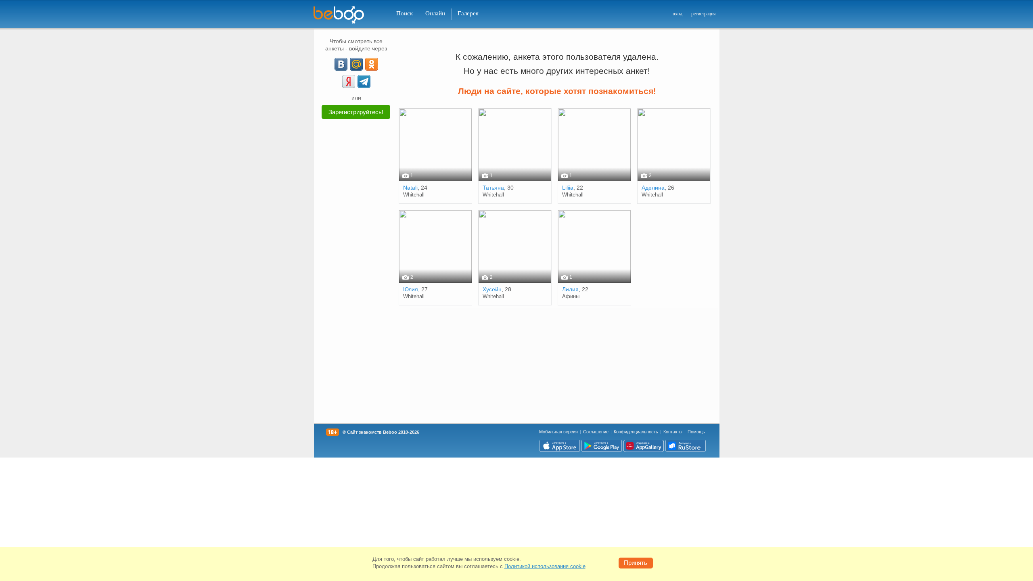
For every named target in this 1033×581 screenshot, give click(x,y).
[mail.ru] (356, 64)
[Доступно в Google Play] (601, 446)
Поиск (404, 13)
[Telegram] (364, 81)
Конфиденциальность (636, 431)
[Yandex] (348, 81)
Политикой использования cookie (545, 566)
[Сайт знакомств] (344, 15)
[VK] (341, 64)
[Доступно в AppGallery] (643, 446)
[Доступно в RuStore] (685, 446)
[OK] (371, 64)
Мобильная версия (558, 431)
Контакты (672, 431)
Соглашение (596, 431)
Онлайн (435, 13)
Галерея (468, 13)
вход (677, 14)
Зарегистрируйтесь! (355, 112)
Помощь (696, 431)
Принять (635, 562)
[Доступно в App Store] (560, 446)
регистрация (703, 14)
